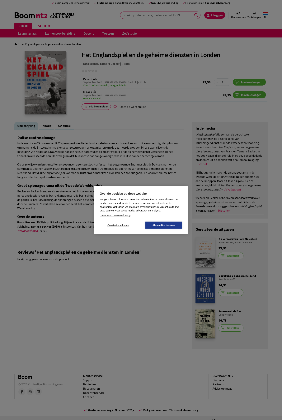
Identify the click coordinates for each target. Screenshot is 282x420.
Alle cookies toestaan (164, 225)
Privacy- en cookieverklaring (115, 215)
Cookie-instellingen (118, 225)
